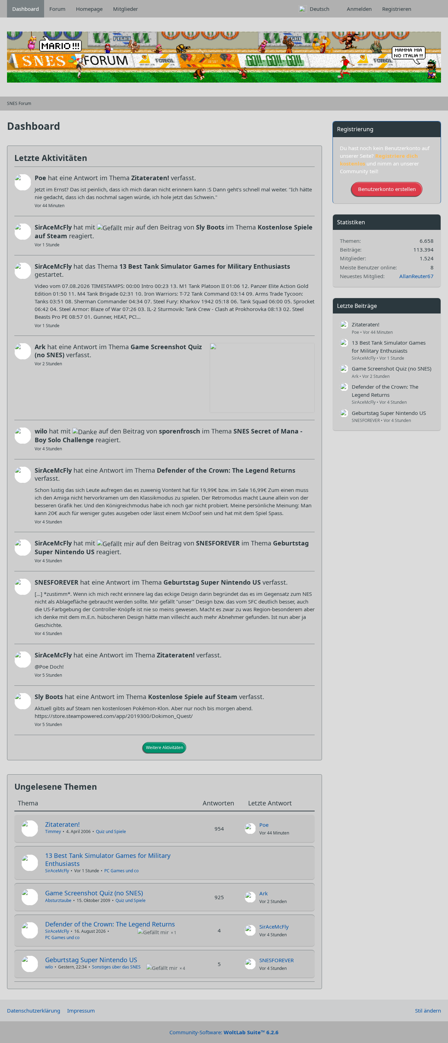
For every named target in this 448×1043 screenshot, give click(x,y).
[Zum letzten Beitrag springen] (250, 828)
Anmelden (359, 8)
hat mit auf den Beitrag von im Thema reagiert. (174, 231)
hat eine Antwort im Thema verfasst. (115, 178)
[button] (317, 8)
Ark (263, 893)
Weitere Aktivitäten (164, 747)
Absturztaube (58, 900)
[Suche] (428, 8)
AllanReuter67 (416, 276)
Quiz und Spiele (111, 831)
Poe (263, 824)
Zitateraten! (62, 824)
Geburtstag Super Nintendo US (91, 960)
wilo (49, 967)
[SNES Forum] (224, 57)
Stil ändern (428, 1010)
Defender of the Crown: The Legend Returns (110, 924)
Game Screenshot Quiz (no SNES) (94, 893)
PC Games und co (121, 871)
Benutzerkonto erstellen (387, 188)
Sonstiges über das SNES (116, 967)
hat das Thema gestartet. (162, 270)
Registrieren (396, 8)
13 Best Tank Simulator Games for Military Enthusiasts (107, 859)
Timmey (53, 831)
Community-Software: (224, 1032)
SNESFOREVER (276, 960)
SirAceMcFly (57, 871)
